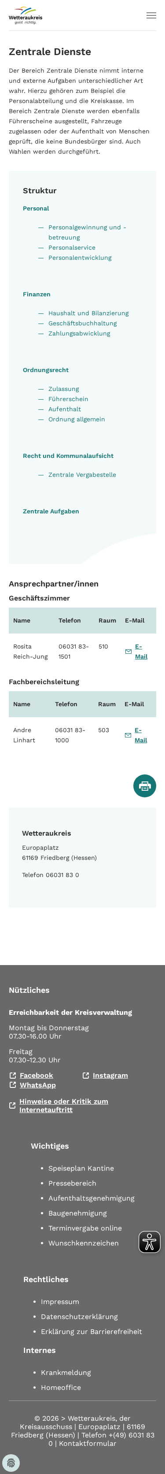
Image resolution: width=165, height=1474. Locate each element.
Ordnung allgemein (76, 419)
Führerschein (68, 398)
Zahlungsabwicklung (79, 333)
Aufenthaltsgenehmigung (91, 1198)
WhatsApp (38, 1085)
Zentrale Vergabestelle (82, 474)
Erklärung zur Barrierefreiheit (91, 1331)
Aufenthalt (64, 409)
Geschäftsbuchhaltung (82, 323)
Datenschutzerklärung (79, 1316)
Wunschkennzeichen (83, 1243)
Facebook (36, 1075)
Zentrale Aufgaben (51, 511)
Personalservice (71, 247)
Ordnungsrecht (46, 369)
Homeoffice (61, 1387)
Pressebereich (72, 1183)
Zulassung (63, 388)
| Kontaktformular (86, 1443)
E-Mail (141, 651)
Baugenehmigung (77, 1213)
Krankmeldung (66, 1372)
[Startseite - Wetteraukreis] (25, 15)
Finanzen (37, 294)
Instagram (110, 1075)
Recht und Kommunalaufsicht (68, 455)
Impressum (60, 1301)
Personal (36, 208)
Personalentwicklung (79, 257)
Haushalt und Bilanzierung (88, 313)
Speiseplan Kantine (81, 1168)
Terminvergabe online (85, 1228)
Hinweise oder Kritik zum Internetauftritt (63, 1105)
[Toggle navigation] (151, 15)
